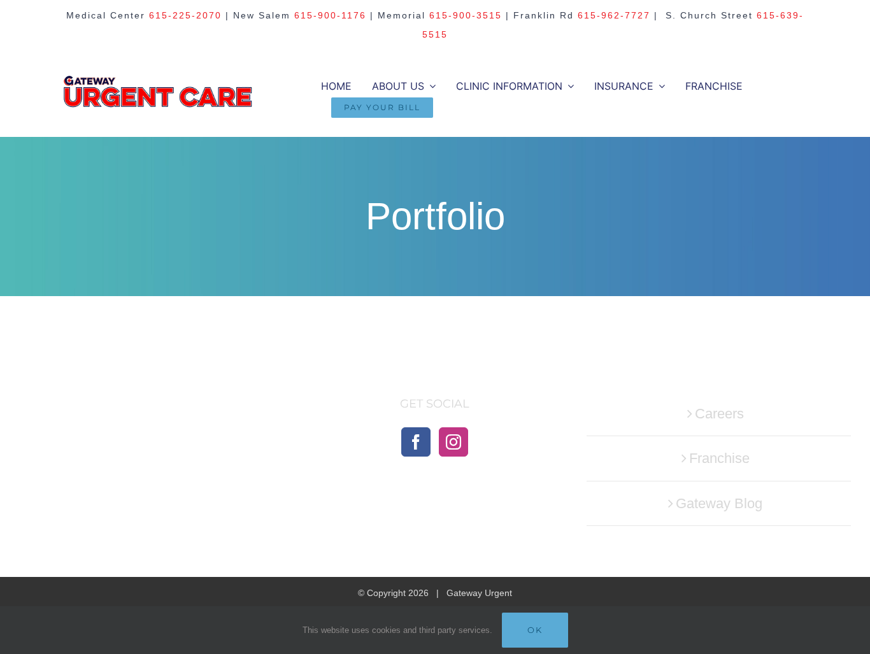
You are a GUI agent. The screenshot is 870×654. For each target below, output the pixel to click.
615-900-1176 (330, 15)
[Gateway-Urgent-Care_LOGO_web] (157, 81)
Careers (719, 414)
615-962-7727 (614, 15)
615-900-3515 (465, 15)
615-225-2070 (185, 15)
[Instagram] (453, 442)
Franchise (719, 458)
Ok (535, 630)
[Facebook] (416, 442)
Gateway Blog (719, 503)
